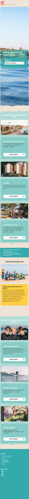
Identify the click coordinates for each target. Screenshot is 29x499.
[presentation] (2, 287)
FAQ (3, 464)
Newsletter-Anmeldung (5, 461)
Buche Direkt (13, 399)
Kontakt (4, 458)
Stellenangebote (6, 456)
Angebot (17, 301)
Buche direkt (13, 155)
